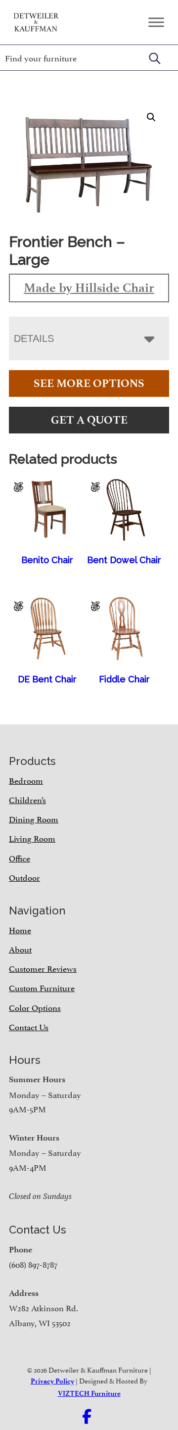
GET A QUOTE (89, 420)
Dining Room (33, 818)
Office (19, 857)
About (20, 948)
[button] (151, 117)
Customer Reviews (43, 967)
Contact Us (28, 1026)
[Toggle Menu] (156, 22)
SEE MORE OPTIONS (89, 383)
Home (20, 929)
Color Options (35, 1007)
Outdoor (24, 876)
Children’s (27, 799)
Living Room (32, 837)
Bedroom (26, 779)
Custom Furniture (42, 987)
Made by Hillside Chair (89, 287)
